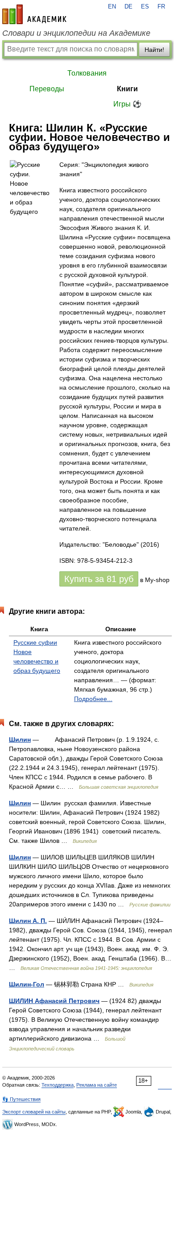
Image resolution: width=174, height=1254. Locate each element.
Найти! (154, 49)
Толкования (87, 73)
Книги (127, 89)
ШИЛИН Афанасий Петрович (54, 1000)
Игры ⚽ (127, 104)
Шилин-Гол (26, 984)
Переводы (46, 89)
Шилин (20, 739)
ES (145, 7)
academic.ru (34, 14)
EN (112, 7)
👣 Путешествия (21, 1099)
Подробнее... (93, 698)
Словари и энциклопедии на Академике (76, 33)
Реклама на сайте (96, 1085)
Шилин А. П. (28, 920)
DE (128, 7)
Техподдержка (57, 1085)
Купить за (98, 579)
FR (161, 7)
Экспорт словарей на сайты (34, 1111)
